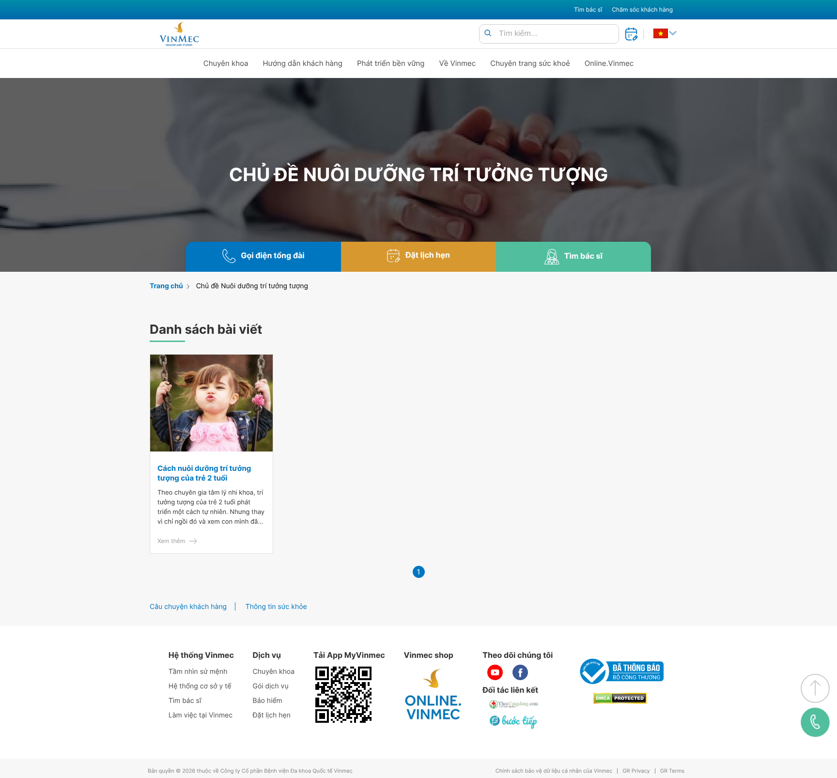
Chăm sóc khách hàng (642, 9)
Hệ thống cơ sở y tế (200, 686)
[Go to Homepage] (179, 34)
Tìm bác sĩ (588, 9)
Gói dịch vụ (271, 686)
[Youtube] (495, 672)
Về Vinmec (457, 63)
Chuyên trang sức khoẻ (530, 63)
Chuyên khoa (225, 63)
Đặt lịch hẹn (272, 715)
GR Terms (672, 771)
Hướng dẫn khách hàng (303, 63)
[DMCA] (620, 698)
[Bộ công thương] (620, 671)
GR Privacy (636, 771)
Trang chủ (166, 286)
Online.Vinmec (609, 63)
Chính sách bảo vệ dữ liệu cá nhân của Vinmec (554, 771)
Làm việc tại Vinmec (200, 715)
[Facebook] (520, 672)
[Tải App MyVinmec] (343, 695)
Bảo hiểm (267, 701)
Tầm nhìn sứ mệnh (198, 672)
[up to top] (815, 688)
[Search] (488, 33)
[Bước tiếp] (514, 722)
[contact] (815, 722)
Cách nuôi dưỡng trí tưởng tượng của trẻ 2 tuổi (204, 473)
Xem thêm (171, 541)
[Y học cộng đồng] (514, 704)
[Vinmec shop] (433, 695)
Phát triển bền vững (391, 63)
